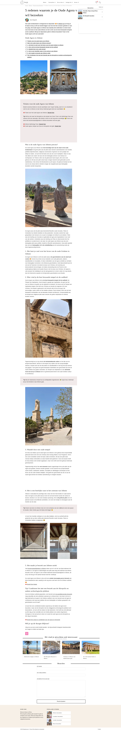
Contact (99, 729)
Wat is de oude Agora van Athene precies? (39, 43)
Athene (44, 2)
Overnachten (51, 2)
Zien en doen (60, 2)
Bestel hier (51, 112)
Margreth (34, 20)
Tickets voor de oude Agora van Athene (38, 41)
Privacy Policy (32, 729)
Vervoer (76, 2)
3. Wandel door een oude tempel (36, 49)
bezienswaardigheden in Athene (37, 568)
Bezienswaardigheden (38, 5)
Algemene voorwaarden (39, 729)
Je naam (39, 666)
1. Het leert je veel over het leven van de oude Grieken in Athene (45, 45)
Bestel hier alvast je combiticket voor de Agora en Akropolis (43, 619)
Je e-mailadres (41, 672)
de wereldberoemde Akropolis (63, 594)
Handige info (68, 2)
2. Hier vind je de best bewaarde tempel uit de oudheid (42, 47)
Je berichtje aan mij (43, 679)
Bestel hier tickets (32, 584)
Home (26, 5)
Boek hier (58, 126)
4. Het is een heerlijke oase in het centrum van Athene (42, 51)
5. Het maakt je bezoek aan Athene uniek (38, 53)
